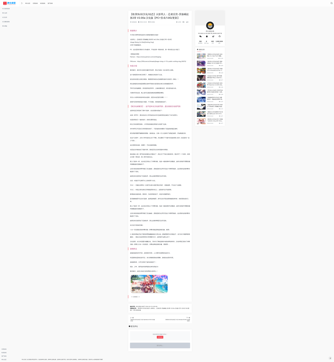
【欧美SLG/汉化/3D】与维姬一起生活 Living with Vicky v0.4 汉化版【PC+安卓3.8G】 (215, 120)
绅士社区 (4, 359)
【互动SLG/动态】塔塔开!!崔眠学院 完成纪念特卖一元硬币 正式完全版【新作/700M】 (215, 91)
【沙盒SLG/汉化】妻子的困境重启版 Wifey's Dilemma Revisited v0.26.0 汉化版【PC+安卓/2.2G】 (215, 76)
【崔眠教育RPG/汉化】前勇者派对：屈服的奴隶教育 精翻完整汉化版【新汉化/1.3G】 (214, 98)
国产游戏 (4, 356)
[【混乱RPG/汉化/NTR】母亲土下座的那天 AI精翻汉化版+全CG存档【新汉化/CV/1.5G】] (201, 107)
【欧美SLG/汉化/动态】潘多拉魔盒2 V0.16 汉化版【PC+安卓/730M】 (214, 62)
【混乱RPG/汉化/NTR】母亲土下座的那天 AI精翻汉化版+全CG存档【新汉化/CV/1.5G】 (215, 105)
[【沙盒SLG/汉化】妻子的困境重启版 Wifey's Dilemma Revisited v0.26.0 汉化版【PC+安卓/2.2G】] (201, 78)
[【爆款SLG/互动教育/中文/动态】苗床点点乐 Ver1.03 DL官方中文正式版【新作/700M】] (201, 114)
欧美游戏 (4, 352)
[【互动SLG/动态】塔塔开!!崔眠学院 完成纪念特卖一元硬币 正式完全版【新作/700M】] (201, 92)
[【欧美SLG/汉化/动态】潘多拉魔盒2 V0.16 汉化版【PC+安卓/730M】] (201, 63)
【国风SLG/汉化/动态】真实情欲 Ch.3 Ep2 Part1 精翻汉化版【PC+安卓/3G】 (214, 55)
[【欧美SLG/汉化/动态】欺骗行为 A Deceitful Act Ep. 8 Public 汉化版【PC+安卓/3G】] (201, 71)
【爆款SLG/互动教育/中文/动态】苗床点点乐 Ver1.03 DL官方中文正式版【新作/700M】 (215, 113)
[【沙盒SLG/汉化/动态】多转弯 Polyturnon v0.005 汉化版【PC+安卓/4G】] (201, 85)
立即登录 (160, 337)
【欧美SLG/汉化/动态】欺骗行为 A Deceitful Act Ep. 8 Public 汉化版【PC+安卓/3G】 (215, 69)
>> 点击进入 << (135, 296)
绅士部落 (152, 22)
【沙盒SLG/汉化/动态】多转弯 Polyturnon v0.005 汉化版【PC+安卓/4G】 (214, 84)
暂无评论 (134, 326)
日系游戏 (4, 349)
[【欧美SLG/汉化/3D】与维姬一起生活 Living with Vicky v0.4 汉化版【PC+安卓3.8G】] (201, 121)
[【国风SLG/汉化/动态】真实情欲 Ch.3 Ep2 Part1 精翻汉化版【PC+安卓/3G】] (201, 56)
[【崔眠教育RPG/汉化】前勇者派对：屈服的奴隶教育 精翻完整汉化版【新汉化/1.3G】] (201, 99)
